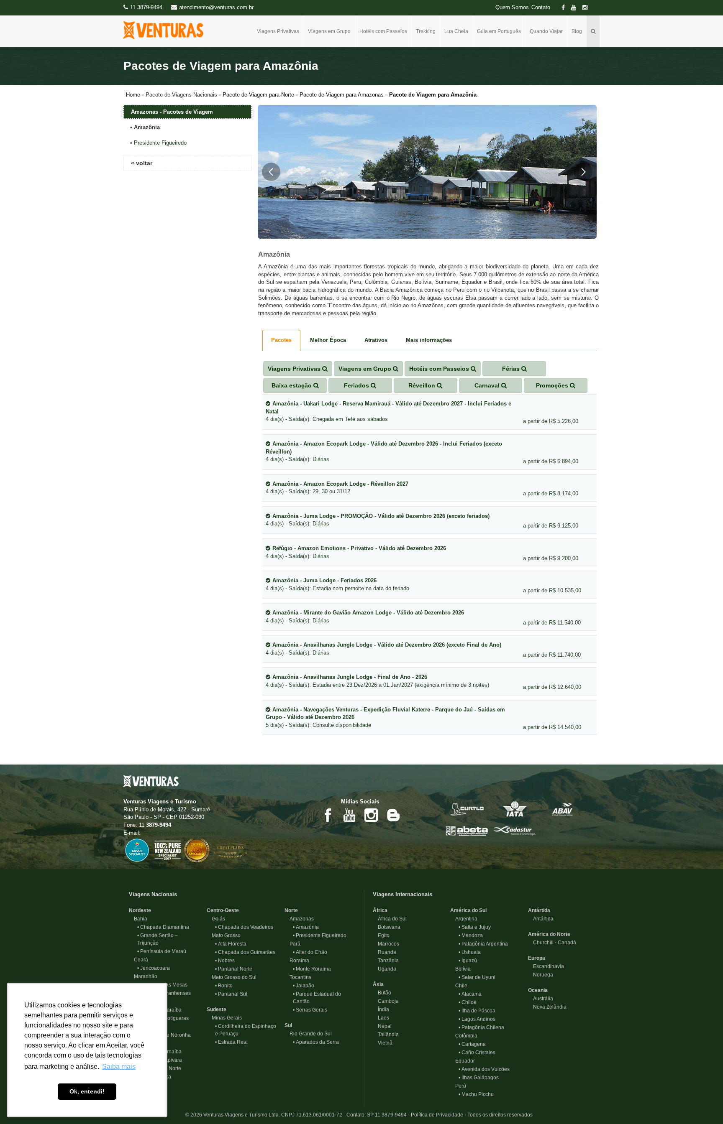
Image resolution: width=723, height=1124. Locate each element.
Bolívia (460, 969)
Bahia (138, 919)
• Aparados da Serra (316, 1042)
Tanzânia (386, 960)
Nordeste (140, 910)
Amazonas (299, 919)
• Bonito (224, 986)
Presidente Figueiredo (160, 143)
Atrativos (375, 340)
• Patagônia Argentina (483, 944)
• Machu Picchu (476, 1094)
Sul (288, 1025)
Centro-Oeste (223, 910)
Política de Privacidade (437, 1115)
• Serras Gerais (310, 1010)
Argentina (463, 919)
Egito (381, 935)
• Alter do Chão (310, 952)
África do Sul (390, 919)
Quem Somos (512, 7)
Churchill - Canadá (552, 943)
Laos (381, 1018)
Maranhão (143, 976)
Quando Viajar (546, 31)
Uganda (384, 969)
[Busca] (593, 31)
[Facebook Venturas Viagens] (328, 814)
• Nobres (225, 960)
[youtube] (576, 8)
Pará (292, 944)
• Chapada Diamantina (163, 927)
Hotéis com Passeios (383, 31)
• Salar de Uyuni (477, 977)
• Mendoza (471, 935)
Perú (458, 1086)
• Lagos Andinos (477, 1019)
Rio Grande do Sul (308, 1034)
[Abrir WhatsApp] (702, 1103)
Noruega (540, 975)
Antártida (539, 910)
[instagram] (587, 8)
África (380, 910)
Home (133, 95)
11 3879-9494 (146, 7)
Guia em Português (499, 31)
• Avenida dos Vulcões (484, 1069)
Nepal (382, 1026)
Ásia (378, 984)
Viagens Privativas (278, 31)
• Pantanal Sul (231, 994)
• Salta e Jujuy (475, 927)
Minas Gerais (224, 1018)
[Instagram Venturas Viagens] (371, 814)
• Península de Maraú (161, 951)
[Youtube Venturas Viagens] (349, 814)
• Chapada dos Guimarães (245, 952)
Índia (381, 1009)
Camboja (386, 1001)
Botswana (386, 927)
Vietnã (382, 1043)
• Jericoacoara (153, 968)
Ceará (138, 960)
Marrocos (386, 944)
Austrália (540, 999)
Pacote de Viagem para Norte (258, 95)
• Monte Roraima (312, 969)
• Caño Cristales (477, 1052)
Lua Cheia (456, 31)
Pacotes (281, 340)
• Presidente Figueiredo (319, 935)
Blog (577, 31)
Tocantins (298, 977)
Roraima (297, 960)
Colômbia (463, 1036)
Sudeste (216, 1009)
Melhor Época (328, 340)
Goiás (216, 919)
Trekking (426, 31)
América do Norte (549, 934)
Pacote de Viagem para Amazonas (342, 95)
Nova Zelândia (547, 1007)
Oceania (538, 990)
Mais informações (429, 340)
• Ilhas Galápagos (479, 1078)
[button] (271, 172)
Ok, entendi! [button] (87, 1091)
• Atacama (470, 994)
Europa (536, 958)
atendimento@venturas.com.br (182, 833)
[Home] (166, 30)
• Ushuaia (470, 952)
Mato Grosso (224, 935)
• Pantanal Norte (233, 969)
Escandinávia (546, 966)
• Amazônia (306, 927)
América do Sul (468, 910)
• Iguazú (468, 960)
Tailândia (386, 1034)
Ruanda (384, 952)
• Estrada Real (231, 1042)
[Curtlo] (467, 808)
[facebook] (565, 8)
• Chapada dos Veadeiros (244, 927)
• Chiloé (468, 1002)
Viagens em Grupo (329, 31)
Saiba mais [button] (119, 1066)
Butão (382, 993)
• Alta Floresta (230, 944)
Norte (291, 910)
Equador (462, 1061)
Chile (458, 986)
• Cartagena (472, 1044)
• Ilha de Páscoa (477, 1011)
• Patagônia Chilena (481, 1027)
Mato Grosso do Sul (231, 977)
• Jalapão (303, 986)
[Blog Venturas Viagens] (393, 814)
